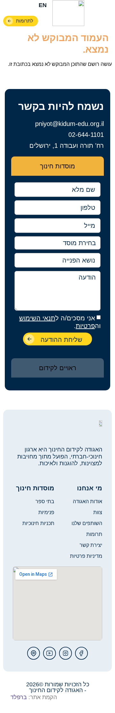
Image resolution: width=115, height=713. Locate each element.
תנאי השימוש (37, 318)
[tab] (57, 166)
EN (43, 5)
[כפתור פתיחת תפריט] (106, 14)
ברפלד (19, 697)
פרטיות (85, 325)
